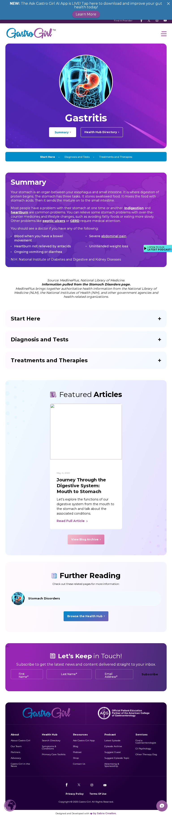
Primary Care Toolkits (53, 754)
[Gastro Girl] (31, 38)
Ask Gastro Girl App (84, 740)
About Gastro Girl (20, 740)
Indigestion (134, 208)
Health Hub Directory (100, 132)
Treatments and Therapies (115, 156)
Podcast (77, 752)
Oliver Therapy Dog (146, 754)
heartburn (19, 212)
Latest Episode (112, 740)
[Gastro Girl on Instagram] (157, 20)
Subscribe (150, 674)
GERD (75, 221)
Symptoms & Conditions (49, 747)
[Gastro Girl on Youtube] (165, 20)
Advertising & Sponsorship (111, 765)
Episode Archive (113, 746)
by (104, 813)
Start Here (47, 156)
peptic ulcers (54, 221)
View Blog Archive (85, 539)
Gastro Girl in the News (20, 765)
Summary (62, 132)
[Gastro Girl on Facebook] (141, 20)
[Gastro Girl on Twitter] (149, 20)
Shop (76, 758)
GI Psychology (143, 748)
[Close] (168, 3)
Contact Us (79, 763)
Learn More (86, 14)
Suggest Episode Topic (116, 758)
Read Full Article (71, 520)
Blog (75, 746)
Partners (15, 752)
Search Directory (51, 740)
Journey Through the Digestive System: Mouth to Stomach (81, 485)
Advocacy (16, 758)
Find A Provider (123, 20)
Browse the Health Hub (85, 616)
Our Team (16, 746)
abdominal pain (113, 236)
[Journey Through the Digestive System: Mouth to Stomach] (86, 432)
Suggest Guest (112, 752)
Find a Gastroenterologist (145, 741)
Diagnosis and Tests (77, 156)
